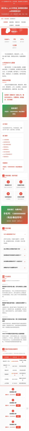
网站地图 (7, 18)
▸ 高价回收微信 (6, 152)
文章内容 (5, 22)
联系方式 (17, 22)
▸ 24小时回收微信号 (7, 154)
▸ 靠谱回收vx (6, 147)
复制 (18, 405)
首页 (2, 18)
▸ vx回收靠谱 (6, 139)
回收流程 (11, 22)
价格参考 (11, 25)
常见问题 (23, 22)
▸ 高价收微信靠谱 (7, 144)
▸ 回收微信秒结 (6, 142)
